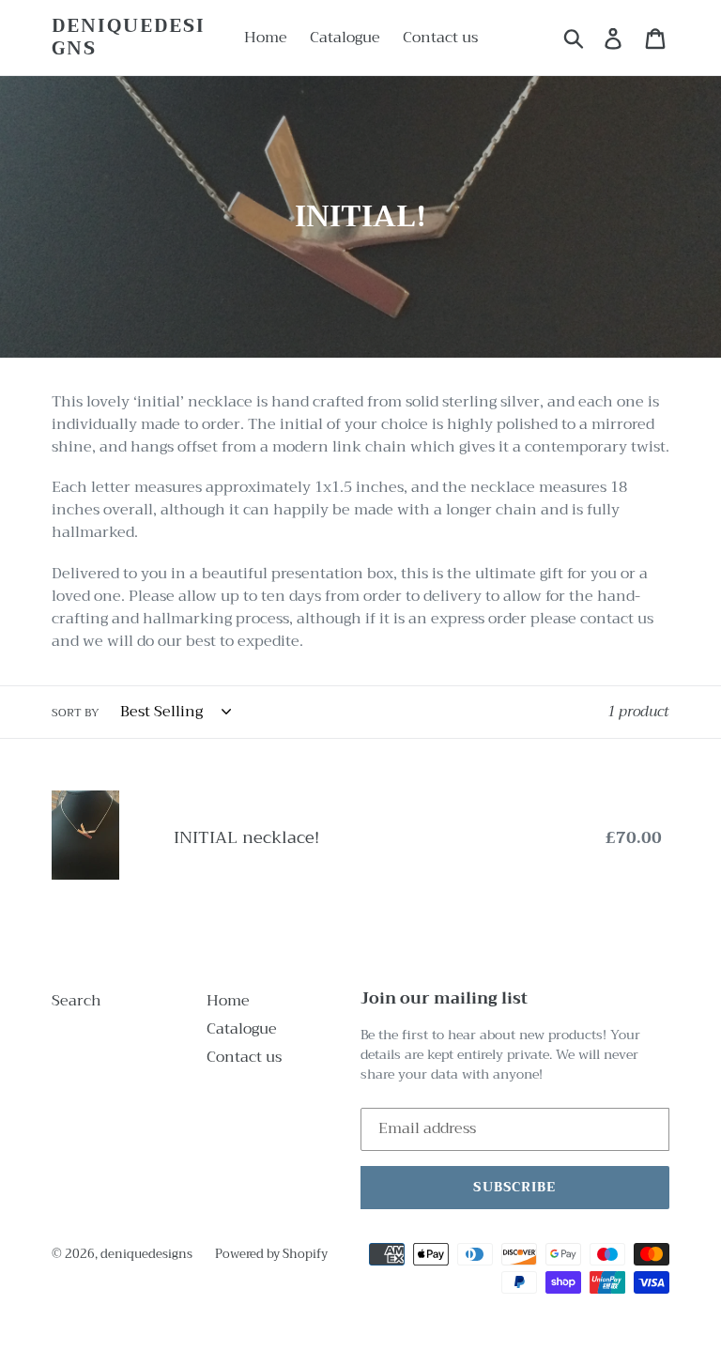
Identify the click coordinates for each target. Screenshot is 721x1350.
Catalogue (242, 1029)
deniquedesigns (129, 37)
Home (228, 1001)
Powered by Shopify (271, 1254)
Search (76, 1001)
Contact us (244, 1057)
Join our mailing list (444, 998)
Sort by (76, 712)
